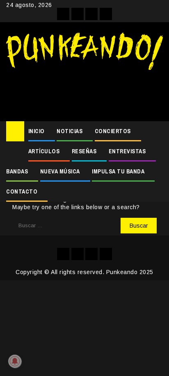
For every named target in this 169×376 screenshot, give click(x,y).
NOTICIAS (69, 131)
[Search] (157, 131)
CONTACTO (21, 191)
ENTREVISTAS (127, 151)
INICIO (36, 131)
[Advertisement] (84, 92)
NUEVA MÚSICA (60, 171)
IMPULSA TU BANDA (118, 171)
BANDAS (17, 171)
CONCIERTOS (113, 131)
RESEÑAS (84, 151)
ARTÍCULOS (44, 151)
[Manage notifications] (14, 361)
